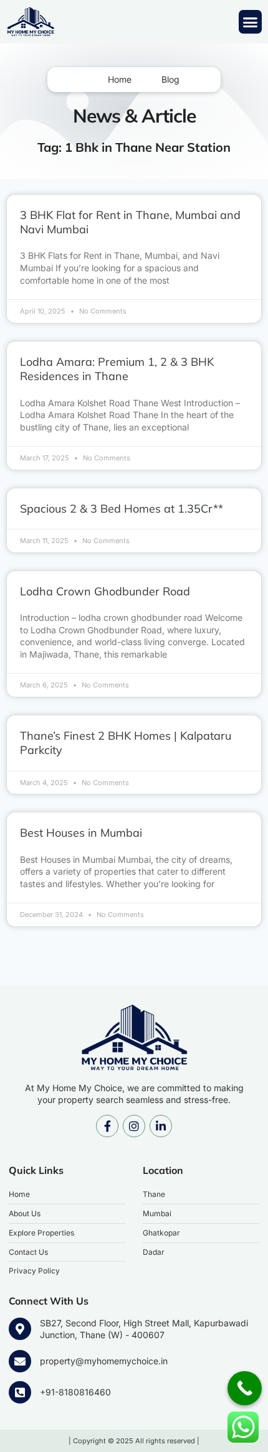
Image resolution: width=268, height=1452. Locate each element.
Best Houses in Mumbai (81, 833)
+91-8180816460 (75, 1392)
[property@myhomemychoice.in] (20, 1361)
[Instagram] (134, 1126)
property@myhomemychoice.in (104, 1361)
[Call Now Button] (244, 1388)
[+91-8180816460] (20, 1392)
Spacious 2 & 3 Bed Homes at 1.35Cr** (121, 508)
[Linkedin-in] (161, 1126)
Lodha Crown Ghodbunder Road (105, 591)
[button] (250, 22)
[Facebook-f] (107, 1126)
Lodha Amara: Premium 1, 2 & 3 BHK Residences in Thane (117, 369)
